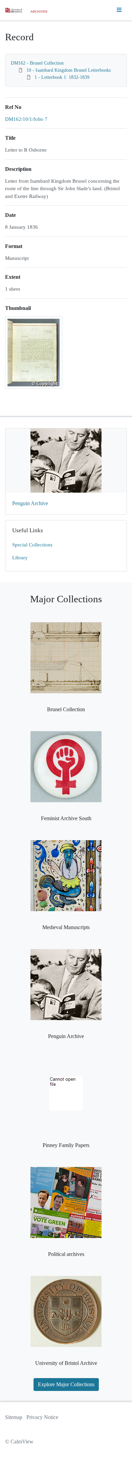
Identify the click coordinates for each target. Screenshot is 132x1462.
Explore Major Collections (66, 1384)
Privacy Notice (42, 1417)
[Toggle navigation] (119, 10)
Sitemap (13, 1417)
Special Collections (32, 544)
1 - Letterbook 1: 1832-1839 (62, 77)
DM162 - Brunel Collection (37, 63)
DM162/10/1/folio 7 (26, 119)
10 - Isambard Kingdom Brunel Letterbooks (68, 70)
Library (20, 557)
